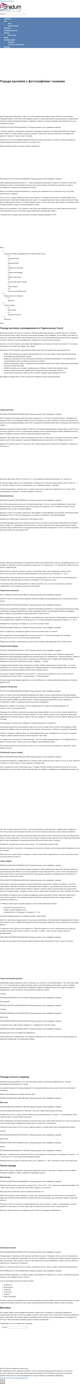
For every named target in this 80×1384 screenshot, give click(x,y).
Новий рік (7, 19)
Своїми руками (9, 40)
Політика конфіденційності (18, 1378)
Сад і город (12, 35)
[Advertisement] (40, 63)
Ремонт (7, 33)
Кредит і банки (13, 26)
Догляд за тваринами (16, 44)
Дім (5, 21)
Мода (6, 37)
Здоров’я (7, 28)
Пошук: (3, 14)
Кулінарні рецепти (10, 30)
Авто (10, 23)
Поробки (11, 42)
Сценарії (7, 47)
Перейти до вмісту (7, 1)
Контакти (3, 1378)
